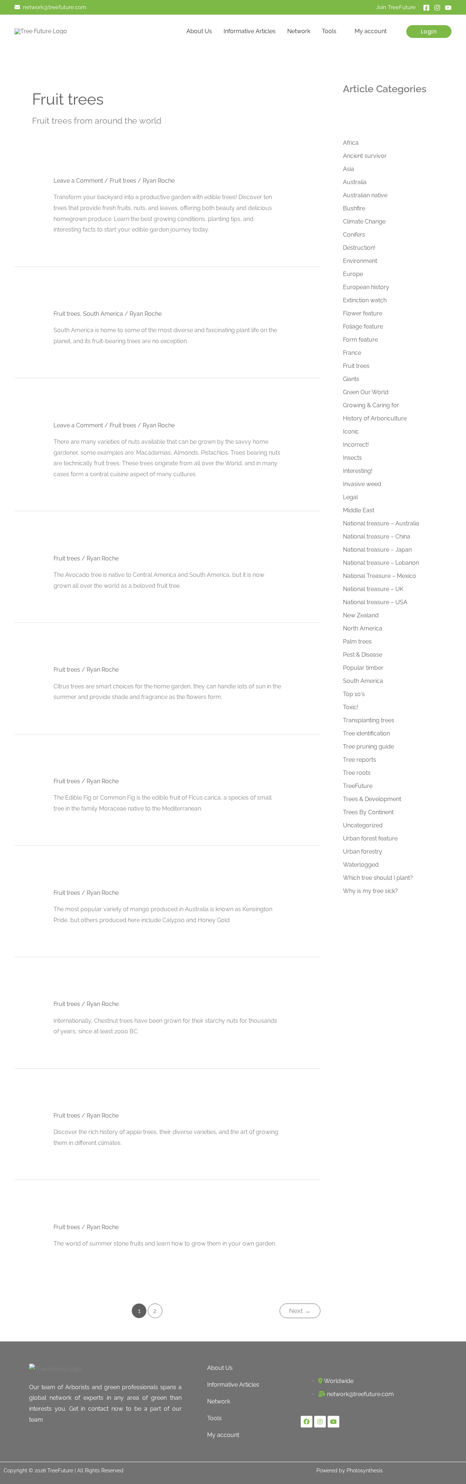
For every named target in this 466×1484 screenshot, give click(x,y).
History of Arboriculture (375, 418)
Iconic (351, 431)
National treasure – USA (375, 602)
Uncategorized (363, 825)
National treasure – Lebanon (381, 562)
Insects (352, 457)
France (352, 352)
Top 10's (354, 694)
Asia (348, 169)
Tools (329, 31)
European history (366, 287)
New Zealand (361, 615)
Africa (351, 142)
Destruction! (359, 247)
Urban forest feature (370, 838)
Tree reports (359, 759)
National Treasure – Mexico (379, 575)
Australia (355, 182)
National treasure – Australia (381, 523)
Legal (350, 497)
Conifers (354, 234)
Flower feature (362, 313)
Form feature (360, 339)
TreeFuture (357, 785)
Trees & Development (372, 799)
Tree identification (366, 733)
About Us (199, 31)
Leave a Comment (78, 180)
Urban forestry (362, 851)
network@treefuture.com (54, 7)
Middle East (358, 510)
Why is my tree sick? (370, 890)
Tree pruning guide (368, 746)
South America (103, 313)
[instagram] (437, 7)
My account (371, 31)
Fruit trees (123, 180)
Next (300, 1310)
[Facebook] (426, 7)
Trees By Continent (368, 812)
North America (362, 628)
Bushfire (354, 208)
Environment (360, 260)
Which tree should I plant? (378, 877)
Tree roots (357, 772)
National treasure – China (376, 536)
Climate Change (364, 221)
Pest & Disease (362, 654)
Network (298, 31)
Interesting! (357, 470)
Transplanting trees (368, 720)
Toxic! (350, 707)
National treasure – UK (373, 589)
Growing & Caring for (371, 405)
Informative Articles (250, 31)
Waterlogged (361, 864)
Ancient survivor (365, 155)
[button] (429, 31)
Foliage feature (363, 326)
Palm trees (357, 641)
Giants (351, 379)
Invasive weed (362, 484)
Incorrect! (356, 444)
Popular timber (363, 667)
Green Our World (365, 392)
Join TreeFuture (396, 7)
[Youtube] (448, 7)
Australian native (365, 195)
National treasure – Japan (377, 549)
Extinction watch (365, 300)
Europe (353, 274)
